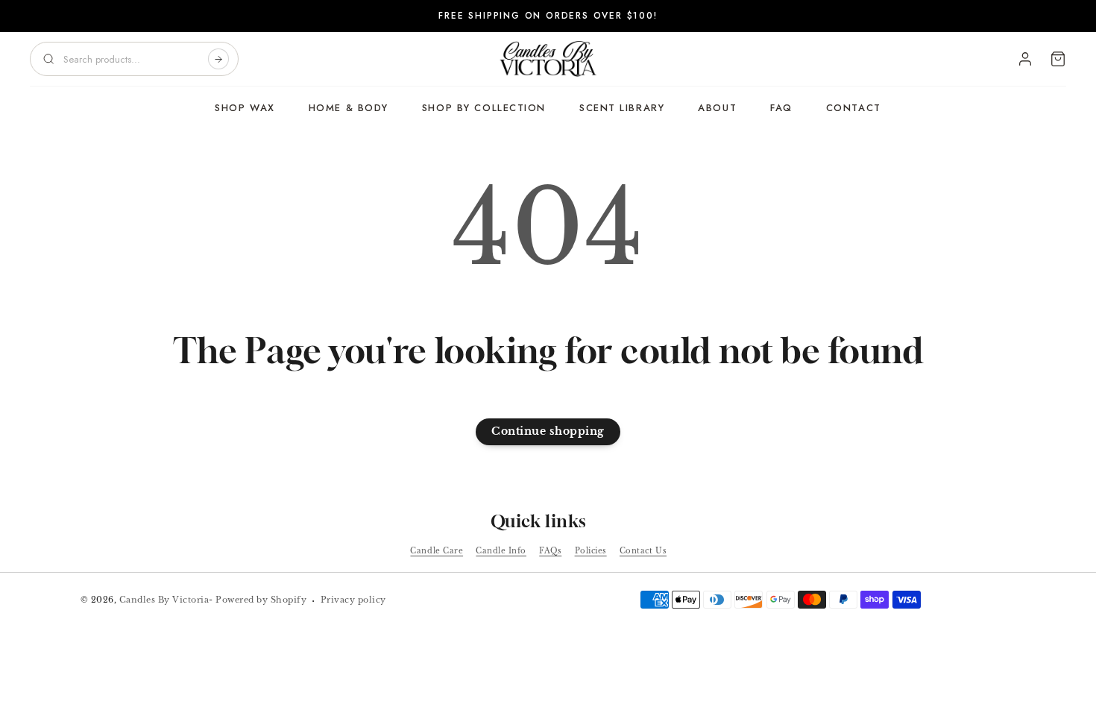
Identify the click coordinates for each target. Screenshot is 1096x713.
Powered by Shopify (260, 599)
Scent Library (621, 108)
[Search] (218, 58)
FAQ (781, 108)
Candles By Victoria (164, 599)
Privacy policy (353, 599)
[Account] (1025, 59)
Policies (591, 551)
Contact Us (643, 551)
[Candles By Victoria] (548, 59)
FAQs (550, 551)
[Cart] (1058, 59)
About (717, 108)
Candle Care (436, 551)
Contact (853, 108)
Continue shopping (548, 431)
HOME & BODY (348, 108)
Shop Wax (244, 108)
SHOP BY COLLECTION (484, 108)
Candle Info (501, 551)
